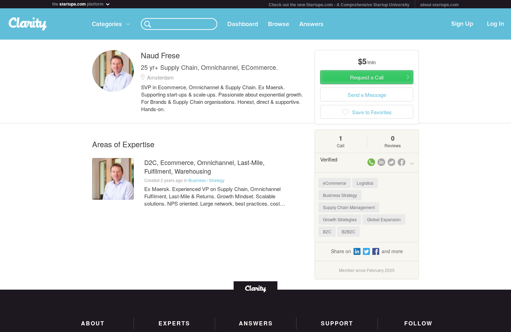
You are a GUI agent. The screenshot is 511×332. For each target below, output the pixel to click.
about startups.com (439, 4)
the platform (78, 3)
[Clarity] (255, 288)
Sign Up (462, 24)
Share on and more (367, 251)
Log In (495, 24)
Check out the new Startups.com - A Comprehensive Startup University (339, 4)
